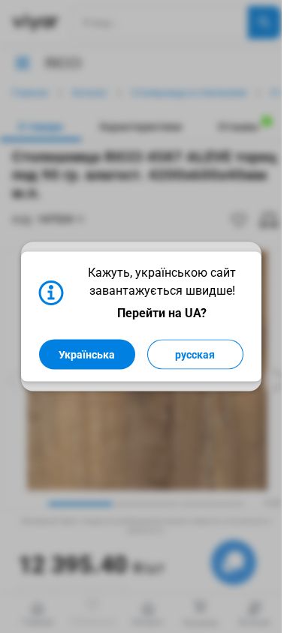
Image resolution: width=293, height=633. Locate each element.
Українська (87, 355)
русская (195, 355)
